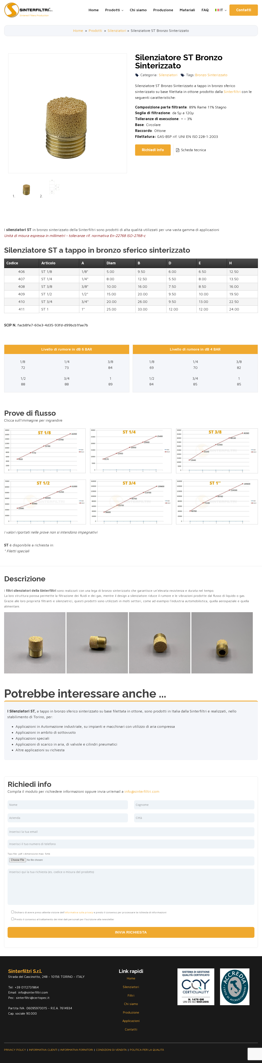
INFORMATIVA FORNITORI (76, 1049)
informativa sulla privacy (79, 912)
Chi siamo (138, 10)
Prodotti (112, 10)
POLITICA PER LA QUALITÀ (147, 1049)
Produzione (163, 10)
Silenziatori (117, 30)
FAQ (205, 10)
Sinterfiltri (232, 91)
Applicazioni (131, 1021)
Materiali (187, 10)
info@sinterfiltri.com (141, 791)
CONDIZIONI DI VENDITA (111, 1049)
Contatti (243, 10)
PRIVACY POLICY (15, 1049)
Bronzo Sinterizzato (211, 75)
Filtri (131, 995)
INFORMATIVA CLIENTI (43, 1049)
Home (94, 10)
